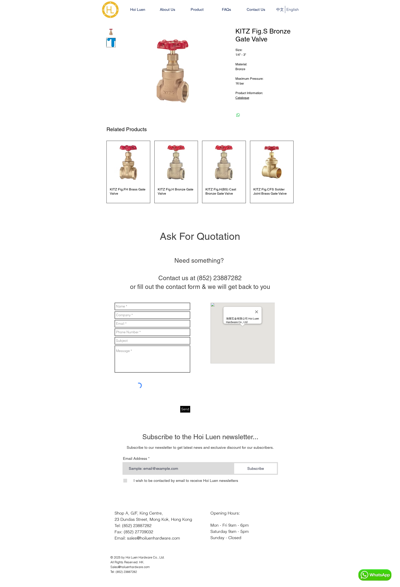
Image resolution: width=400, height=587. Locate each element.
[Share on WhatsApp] (238, 115)
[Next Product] (299, 171)
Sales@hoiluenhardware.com (130, 567)
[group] (200, 172)
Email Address (135, 458)
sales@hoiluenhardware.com (153, 538)
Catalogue (242, 97)
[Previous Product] (100, 171)
